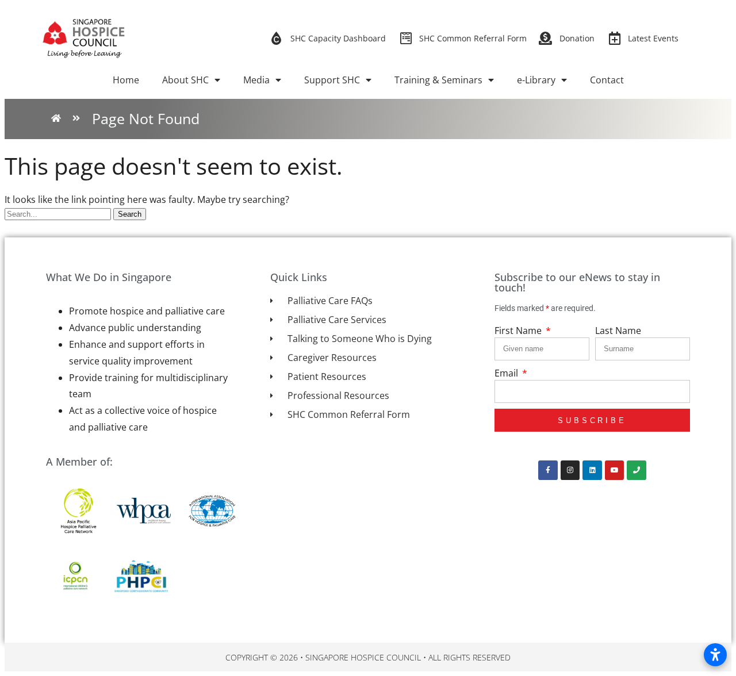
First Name (519, 330)
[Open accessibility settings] (715, 654)
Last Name (618, 330)
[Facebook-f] (548, 470)
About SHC (185, 80)
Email (507, 373)
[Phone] (636, 470)
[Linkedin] (592, 470)
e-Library (536, 80)
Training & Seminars (438, 80)
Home (126, 80)
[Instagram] (570, 470)
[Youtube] (614, 470)
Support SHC (332, 80)
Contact (607, 80)
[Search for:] (59, 213)
